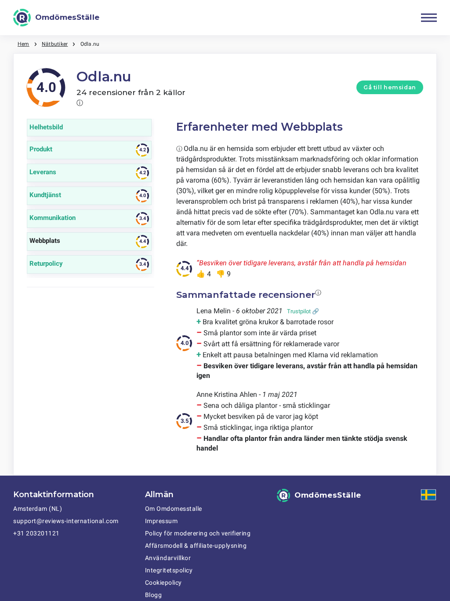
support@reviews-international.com (66, 520)
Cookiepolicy (163, 582)
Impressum (161, 520)
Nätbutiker (55, 44)
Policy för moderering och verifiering (198, 533)
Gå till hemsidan (389, 87)
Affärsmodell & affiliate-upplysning (196, 545)
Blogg (153, 594)
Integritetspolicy (169, 570)
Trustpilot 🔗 (303, 311)
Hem (23, 44)
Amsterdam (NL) (37, 508)
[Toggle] (429, 17)
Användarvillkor (168, 557)
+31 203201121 (36, 533)
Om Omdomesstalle (173, 508)
